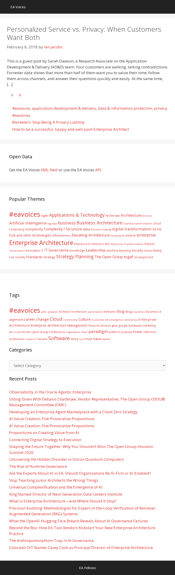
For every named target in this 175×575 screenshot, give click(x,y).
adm (44, 311)
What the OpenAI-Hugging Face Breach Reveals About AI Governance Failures (78, 520)
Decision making (101, 229)
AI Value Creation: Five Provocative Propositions (51, 418)
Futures (149, 244)
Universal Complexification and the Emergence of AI (55, 487)
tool (82, 339)
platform (114, 332)
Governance (17, 250)
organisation (73, 332)
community (70, 319)
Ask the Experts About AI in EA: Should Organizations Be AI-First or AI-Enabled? (80, 473)
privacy (160, 108)
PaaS (85, 332)
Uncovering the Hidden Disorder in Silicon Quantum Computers (66, 459)
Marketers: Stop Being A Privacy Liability (48, 122)
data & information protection (125, 108)
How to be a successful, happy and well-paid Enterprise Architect (70, 129)
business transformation (137, 223)
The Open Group (109, 256)
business (67, 223)
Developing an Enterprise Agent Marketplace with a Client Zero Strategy (73, 411)
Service (42, 339)
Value (97, 338)
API (98, 169)
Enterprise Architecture (41, 242)
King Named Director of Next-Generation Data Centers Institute (65, 494)
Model (26, 332)
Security (137, 250)
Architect (64, 312)
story (74, 339)
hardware (135, 325)
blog (121, 311)
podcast (126, 332)
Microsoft (15, 332)
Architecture (131, 215)
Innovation (33, 250)
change (42, 319)
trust (88, 339)
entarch (130, 235)
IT (42, 250)
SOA (11, 257)
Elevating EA (117, 235)
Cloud (56, 319)
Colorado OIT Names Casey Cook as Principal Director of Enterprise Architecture (81, 547)
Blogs (129, 312)
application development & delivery (64, 108)
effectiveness (61, 235)
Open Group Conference (48, 332)
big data (52, 223)
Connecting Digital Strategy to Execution (45, 439)
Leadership (96, 250)
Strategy (49, 257)
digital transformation (132, 229)
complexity (34, 229)
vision (106, 339)
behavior (110, 312)
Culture (84, 319)
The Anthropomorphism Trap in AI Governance (51, 540)
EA (154, 229)
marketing (149, 326)
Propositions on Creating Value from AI (44, 432)
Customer (98, 319)
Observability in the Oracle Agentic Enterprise (50, 392)
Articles (147, 215)
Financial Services (99, 326)
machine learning (118, 250)
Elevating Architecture (90, 235)
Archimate (113, 215)
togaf (128, 256)
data (86, 229)
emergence (116, 319)
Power (138, 331)
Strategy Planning (75, 256)
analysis (53, 311)
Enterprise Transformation (127, 244)
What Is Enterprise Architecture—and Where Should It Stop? (62, 501)
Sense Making (153, 250)
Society (20, 257)
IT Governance (56, 250)
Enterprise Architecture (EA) (92, 244)
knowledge (77, 250)
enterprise (146, 235)
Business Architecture (99, 223)
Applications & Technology (77, 215)
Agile (44, 215)
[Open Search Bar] (168, 7)
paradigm (98, 331)
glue (115, 325)
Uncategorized (143, 257)
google (123, 326)
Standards (34, 257)
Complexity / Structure (63, 229)
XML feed (49, 169)
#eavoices (21, 108)
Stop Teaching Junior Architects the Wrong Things (53, 480)
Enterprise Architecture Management (59, 325)
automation (95, 311)
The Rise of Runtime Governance (38, 466)
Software (59, 338)
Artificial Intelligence (27, 223)
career (29, 319)
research (31, 339)
